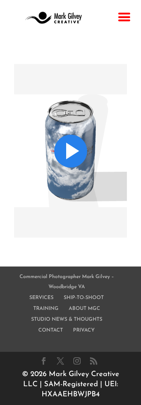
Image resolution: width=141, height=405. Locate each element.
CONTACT (50, 330)
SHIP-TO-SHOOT (84, 297)
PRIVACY (84, 330)
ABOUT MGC (84, 308)
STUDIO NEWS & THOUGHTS (66, 319)
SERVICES (41, 297)
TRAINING (46, 308)
